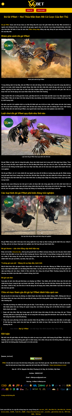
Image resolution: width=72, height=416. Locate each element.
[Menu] (2, 4)
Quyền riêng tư (21, 402)
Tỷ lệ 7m (18, 412)
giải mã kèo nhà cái (57, 412)
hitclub (68, 409)
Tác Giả (53, 402)
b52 (46, 409)
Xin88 (12, 412)
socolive (47, 412)
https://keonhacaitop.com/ (35, 412)
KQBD (23, 412)
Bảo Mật (38, 402)
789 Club (67, 412)
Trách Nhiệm (46, 402)
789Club (38, 414)
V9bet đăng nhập (34, 29)
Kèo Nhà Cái (52, 409)
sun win (41, 409)
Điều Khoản (30, 402)
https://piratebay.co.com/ (58, 365)
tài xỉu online (5, 412)
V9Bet (4, 363)
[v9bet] (36, 4)
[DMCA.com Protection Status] (36, 358)
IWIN (32, 414)
